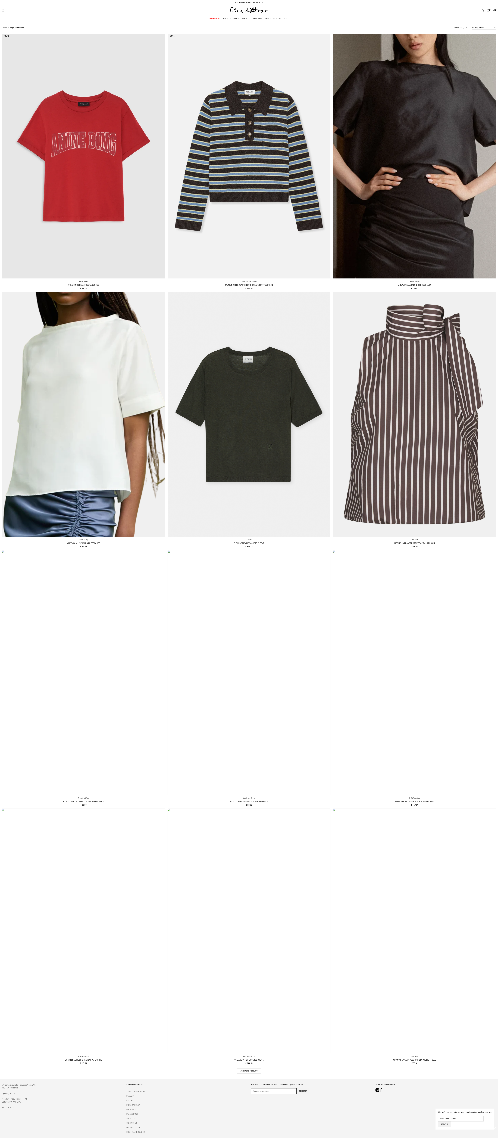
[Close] (494, 1128)
